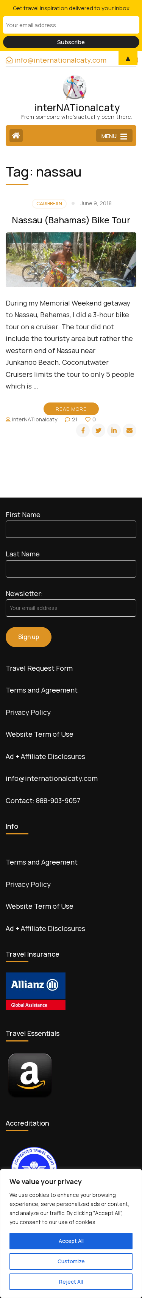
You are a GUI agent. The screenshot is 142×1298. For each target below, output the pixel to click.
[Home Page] (16, 135)
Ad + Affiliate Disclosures (45, 756)
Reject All (71, 1281)
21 (75, 419)
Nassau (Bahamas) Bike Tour (71, 220)
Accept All (71, 1240)
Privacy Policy (28, 712)
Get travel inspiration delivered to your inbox (71, 8)
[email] (129, 430)
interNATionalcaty (77, 107)
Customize (71, 1261)
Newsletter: (24, 593)
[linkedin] (114, 430)
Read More (71, 409)
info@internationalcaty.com (52, 778)
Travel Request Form (39, 668)
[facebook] (83, 430)
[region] (71, 1233)
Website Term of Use (39, 734)
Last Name (23, 553)
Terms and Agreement (42, 689)
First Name (23, 514)
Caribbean (49, 203)
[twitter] (98, 430)
